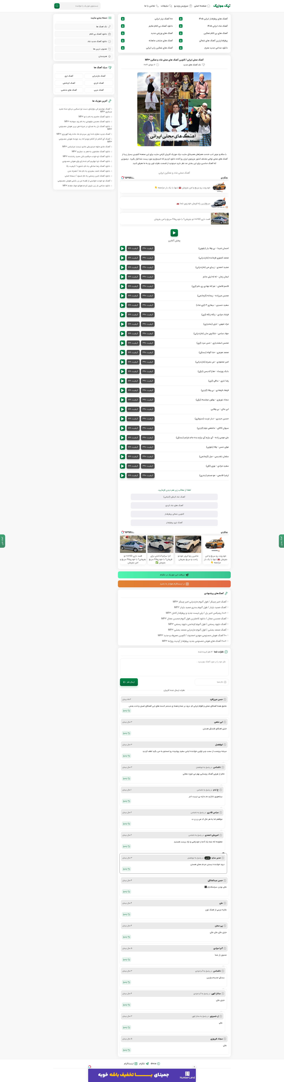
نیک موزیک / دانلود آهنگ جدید (222, 6)
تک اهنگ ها (101, 26)
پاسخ (125, 710)
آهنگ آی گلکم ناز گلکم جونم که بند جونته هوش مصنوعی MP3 (85, 140)
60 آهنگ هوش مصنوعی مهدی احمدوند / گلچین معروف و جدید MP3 (192, 635)
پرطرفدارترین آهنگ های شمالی (213, 40)
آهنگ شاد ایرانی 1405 (218, 26)
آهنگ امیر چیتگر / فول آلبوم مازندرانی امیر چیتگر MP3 (199, 601)
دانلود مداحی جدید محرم (216, 47)
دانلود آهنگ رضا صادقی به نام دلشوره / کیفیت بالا (88, 166)
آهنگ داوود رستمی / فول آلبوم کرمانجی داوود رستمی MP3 (197, 624)
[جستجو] (57, 6)
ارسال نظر (131, 682)
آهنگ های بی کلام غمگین (216, 33)
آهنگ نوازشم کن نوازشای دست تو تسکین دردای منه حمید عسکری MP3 (85, 110)
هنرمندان (103, 56)
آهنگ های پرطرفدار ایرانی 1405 (213, 18)
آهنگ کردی (99, 83)
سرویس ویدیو (181, 5)
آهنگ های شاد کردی (174, 505)
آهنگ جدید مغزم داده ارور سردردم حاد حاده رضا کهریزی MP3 (83, 134)
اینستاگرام (129, 1063)
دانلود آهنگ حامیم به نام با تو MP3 (94, 116)
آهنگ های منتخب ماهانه (161, 40)
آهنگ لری (69, 76)
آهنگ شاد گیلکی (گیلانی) (174, 497)
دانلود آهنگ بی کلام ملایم (161, 26)
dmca (153, 1063)
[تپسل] (89, 1066)
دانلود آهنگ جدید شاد (97, 41)
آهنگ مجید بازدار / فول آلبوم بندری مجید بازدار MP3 (200, 607)
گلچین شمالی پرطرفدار (174, 514)
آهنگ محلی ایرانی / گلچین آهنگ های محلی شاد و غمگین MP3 (174, 59)
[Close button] (194, 1066)
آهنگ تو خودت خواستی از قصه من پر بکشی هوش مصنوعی (84, 180)
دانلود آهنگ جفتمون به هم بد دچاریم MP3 (91, 151)
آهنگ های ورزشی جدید (162, 33)
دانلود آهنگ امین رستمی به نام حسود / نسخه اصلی (87, 176)
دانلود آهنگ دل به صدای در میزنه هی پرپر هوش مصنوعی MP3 (85, 128)
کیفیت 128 (133, 248)
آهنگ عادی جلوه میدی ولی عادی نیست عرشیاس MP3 (86, 146)
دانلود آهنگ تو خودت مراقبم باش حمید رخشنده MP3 (86, 156)
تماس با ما (149, 5)
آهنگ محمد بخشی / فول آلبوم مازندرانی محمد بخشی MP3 (197, 629)
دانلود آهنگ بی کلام (98, 34)
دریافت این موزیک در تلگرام (172, 574)
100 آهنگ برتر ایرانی (164, 18)
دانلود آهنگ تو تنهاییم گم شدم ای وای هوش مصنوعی (86, 161)
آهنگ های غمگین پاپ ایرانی (159, 47)
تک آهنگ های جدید (192, 64)
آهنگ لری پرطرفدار (174, 522)
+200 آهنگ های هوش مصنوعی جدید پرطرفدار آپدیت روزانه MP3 (194, 641)
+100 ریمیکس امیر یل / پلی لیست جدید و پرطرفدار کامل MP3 (196, 613)
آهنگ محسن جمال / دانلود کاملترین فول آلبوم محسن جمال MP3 (193, 618)
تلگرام (142, 1063)
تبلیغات (164, 5)
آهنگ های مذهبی (69, 90)
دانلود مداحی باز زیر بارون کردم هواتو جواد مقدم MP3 (86, 185)
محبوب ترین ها (100, 49)
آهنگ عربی (99, 90)
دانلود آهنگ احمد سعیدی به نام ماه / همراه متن (89, 171)
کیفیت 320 (148, 248)
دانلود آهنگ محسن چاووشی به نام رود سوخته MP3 (87, 121)
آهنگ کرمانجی (69, 83)
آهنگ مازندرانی (98, 76)
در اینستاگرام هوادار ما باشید (172, 583)
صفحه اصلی (200, 5)
